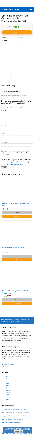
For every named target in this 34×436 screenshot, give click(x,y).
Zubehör (20, 40)
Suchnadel (5, 366)
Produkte (16, 319)
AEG (7, 376)
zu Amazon (17, 32)
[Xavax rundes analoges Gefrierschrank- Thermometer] (17, 277)
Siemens (8, 397)
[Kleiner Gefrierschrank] (17, 3)
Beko (7, 383)
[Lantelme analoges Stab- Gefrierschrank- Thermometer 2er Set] (17, 56)
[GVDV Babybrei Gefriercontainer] (17, 233)
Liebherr (8, 392)
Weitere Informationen (24, 429)
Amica (7, 379)
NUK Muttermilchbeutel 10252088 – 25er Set (15, 205)
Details (17, 212)
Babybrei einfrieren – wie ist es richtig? (12, 422)
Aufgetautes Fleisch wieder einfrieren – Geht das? (15, 416)
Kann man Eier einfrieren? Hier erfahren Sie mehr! (15, 419)
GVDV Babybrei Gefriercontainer (13, 247)
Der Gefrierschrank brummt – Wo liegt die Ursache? (15, 412)
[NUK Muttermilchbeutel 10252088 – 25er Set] (17, 189)
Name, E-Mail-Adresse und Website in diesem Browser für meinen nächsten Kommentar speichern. (16, 152)
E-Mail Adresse (6, 134)
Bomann (8, 388)
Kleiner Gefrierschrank (10, 9)
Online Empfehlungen (8, 364)
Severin (8, 399)
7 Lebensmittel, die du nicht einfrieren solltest (14, 409)
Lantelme (20, 37)
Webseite (4, 142)
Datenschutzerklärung (16, 164)
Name (3, 126)
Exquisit (8, 390)
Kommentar (5, 110)
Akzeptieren (18, 431)
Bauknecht (9, 381)
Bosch (7, 385)
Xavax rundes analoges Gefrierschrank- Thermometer (15, 292)
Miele (7, 394)
